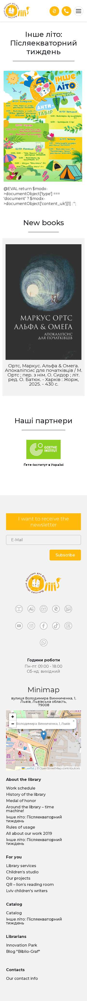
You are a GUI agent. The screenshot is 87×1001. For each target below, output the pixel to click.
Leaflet (30, 768)
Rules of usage (20, 827)
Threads (68, 627)
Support (54, 11)
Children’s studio (22, 872)
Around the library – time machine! (30, 809)
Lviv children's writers (27, 891)
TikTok (56, 627)
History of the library (26, 794)
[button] (44, 735)
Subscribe (65, 555)
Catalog (14, 913)
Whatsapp (43, 643)
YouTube (19, 627)
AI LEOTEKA (31, 610)
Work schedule (20, 788)
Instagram (31, 627)
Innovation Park (21, 945)
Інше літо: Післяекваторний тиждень (34, 819)
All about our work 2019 (29, 833)
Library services (21, 865)
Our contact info (22, 978)
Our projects (18, 878)
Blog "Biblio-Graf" (23, 951)
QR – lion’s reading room (30, 884)
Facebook (43, 627)
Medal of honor (21, 800)
